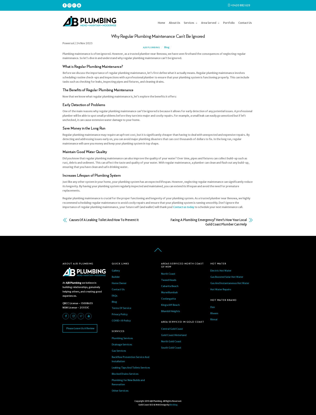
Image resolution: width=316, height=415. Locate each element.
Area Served (208, 22)
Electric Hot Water (220, 270)
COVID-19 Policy (121, 320)
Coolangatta (168, 298)
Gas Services (119, 350)
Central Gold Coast (172, 328)
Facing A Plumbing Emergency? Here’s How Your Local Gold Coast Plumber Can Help (209, 222)
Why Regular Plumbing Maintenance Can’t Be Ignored (158, 36)
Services (189, 22)
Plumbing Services (122, 338)
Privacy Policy (120, 314)
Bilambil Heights (170, 311)
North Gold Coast (171, 341)
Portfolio (229, 22)
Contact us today (183, 207)
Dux (212, 307)
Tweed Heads (168, 280)
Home (161, 22)
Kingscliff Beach (170, 304)
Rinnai (213, 319)
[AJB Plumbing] (89, 25)
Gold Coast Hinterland (173, 335)
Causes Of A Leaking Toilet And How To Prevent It (104, 220)
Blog (167, 47)
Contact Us (245, 22)
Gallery (116, 270)
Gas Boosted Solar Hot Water (226, 276)
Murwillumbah (169, 292)
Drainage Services (122, 344)
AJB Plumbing (151, 47)
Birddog (174, 404)
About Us (174, 22)
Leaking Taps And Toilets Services (131, 367)
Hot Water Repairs (220, 289)
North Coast (168, 273)
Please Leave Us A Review (80, 328)
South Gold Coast (171, 347)
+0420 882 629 (240, 5)
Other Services (120, 390)
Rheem (214, 313)
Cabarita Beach (169, 286)
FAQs (114, 295)
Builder (116, 276)
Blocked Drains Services (125, 373)
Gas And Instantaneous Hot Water (229, 283)
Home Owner (119, 283)
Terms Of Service (121, 308)
